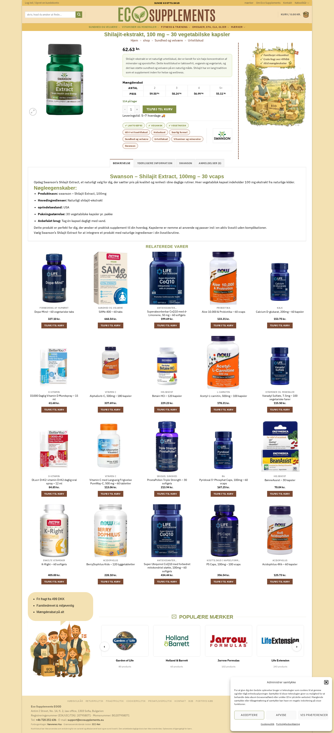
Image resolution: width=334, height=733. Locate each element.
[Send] (79, 14)
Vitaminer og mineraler (139, 27)
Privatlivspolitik (160, 700)
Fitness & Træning (174, 27)
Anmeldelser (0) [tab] (210, 163)
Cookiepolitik (267, 724)
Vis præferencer (314, 715)
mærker (249, 2)
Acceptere (249, 715)
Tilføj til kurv (160, 109)
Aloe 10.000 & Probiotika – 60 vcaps (223, 311)
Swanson (130, 145)
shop (146, 40)
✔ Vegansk (155, 125)
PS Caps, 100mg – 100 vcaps (223, 564)
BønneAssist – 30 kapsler (280, 480)
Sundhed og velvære (103, 27)
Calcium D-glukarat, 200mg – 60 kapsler (280, 311)
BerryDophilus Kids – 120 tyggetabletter (110, 564)
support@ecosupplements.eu (86, 720)
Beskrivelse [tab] (121, 163)
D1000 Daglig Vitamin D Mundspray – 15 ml (54, 397)
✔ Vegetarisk (177, 125)
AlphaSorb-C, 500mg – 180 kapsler (111, 396)
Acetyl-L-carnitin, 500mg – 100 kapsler (223, 396)
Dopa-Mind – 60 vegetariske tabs (54, 311)
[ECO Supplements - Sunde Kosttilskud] (167, 14)
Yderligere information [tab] (154, 163)
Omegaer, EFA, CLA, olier (209, 27)
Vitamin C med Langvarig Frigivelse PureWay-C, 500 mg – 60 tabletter (110, 481)
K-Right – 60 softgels (54, 564)
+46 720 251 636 (46, 720)
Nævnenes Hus (54, 724)
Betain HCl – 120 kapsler (167, 396)
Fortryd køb (204, 700)
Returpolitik (94, 700)
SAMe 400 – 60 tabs (111, 311)
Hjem (134, 40)
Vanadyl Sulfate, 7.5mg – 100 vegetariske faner (279, 397)
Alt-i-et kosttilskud (136, 132)
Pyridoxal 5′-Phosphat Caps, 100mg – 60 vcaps (223, 481)
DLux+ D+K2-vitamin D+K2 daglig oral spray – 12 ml (54, 481)
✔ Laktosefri (133, 125)
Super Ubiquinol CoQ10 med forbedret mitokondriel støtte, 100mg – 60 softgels (167, 567)
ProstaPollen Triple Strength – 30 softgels (167, 481)
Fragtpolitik (115, 700)
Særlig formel (179, 132)
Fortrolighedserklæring (288, 724)
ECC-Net (96, 724)
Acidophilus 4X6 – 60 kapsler (279, 564)
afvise (281, 715)
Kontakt (287, 2)
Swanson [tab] (185, 163)
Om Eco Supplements (268, 2)
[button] (326, 682)
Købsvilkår (301, 2)
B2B (190, 700)
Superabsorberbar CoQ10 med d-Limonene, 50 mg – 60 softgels (167, 313)
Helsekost (159, 132)
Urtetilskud (195, 40)
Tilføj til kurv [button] (54, 325)
